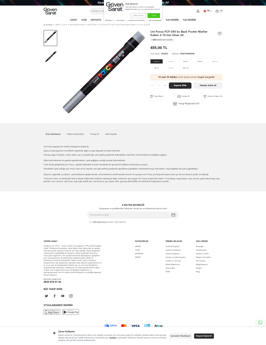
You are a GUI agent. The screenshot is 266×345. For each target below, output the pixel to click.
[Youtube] (63, 296)
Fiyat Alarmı (158, 96)
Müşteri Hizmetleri (203, 257)
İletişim (199, 268)
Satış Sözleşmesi (173, 254)
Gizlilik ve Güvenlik (173, 261)
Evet (154, 15)
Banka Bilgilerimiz (173, 264)
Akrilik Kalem (93, 25)
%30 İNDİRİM (172, 20)
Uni (163, 40)
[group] (103, 72)
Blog (198, 272)
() (220, 11)
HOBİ (84, 20)
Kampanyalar (201, 250)
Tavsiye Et (184, 96)
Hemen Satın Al (208, 85)
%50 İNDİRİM (155, 20)
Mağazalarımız (202, 264)
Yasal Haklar (170, 268)
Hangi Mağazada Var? (189, 104)
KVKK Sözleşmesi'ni (100, 222)
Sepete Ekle (180, 85)
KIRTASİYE (96, 20)
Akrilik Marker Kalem (77, 25)
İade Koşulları (111, 134)
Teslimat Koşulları (173, 246)
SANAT (73, 20)
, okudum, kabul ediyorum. (110, 222)
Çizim (65, 25)
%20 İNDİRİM (189, 20)
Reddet (112, 338)
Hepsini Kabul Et (204, 336)
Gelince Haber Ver (214, 96)
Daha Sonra (138, 15)
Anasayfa (49, 25)
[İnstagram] (71, 296)
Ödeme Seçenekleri (75, 134)
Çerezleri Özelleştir (181, 336)
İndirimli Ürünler (202, 254)
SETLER (120, 20)
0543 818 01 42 (52, 282)
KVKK (168, 272)
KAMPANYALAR (136, 20)
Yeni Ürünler (201, 261)
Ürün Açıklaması (53, 134)
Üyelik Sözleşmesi (173, 250)
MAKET (109, 20)
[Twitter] (46, 296)
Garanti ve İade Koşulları (176, 257)
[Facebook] (54, 296)
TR (208, 11)
